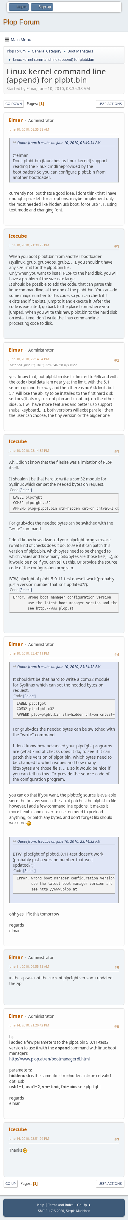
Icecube (18, 236)
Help (40, 1204)
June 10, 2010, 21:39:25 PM (29, 245)
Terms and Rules (60, 1204)
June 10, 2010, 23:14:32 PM (29, 450)
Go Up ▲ (84, 1204)
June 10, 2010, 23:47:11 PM (29, 653)
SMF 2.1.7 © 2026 (51, 1211)
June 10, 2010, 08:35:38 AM (29, 129)
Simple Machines (78, 1211)
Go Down (13, 103)
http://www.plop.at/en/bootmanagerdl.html (49, 1059)
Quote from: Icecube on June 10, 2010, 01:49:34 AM (58, 142)
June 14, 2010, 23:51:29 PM (29, 1138)
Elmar (16, 120)
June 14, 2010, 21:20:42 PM (29, 1025)
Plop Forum (21, 22)
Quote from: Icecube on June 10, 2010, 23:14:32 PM (58, 666)
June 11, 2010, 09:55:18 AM (29, 966)
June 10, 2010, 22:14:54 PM (29, 359)
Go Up (10, 1183)
